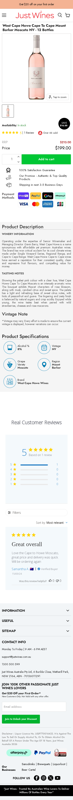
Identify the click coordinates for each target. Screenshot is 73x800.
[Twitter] (50, 778)
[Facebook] (36, 778)
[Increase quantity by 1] (18, 156)
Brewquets (44, 764)
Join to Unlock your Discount (21, 719)
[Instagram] (43, 778)
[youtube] (57, 778)
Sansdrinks (28, 764)
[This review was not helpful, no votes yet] (57, 581)
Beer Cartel (29, 770)
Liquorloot (59, 764)
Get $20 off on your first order (36, 4)
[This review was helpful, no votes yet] (50, 581)
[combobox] (52, 522)
